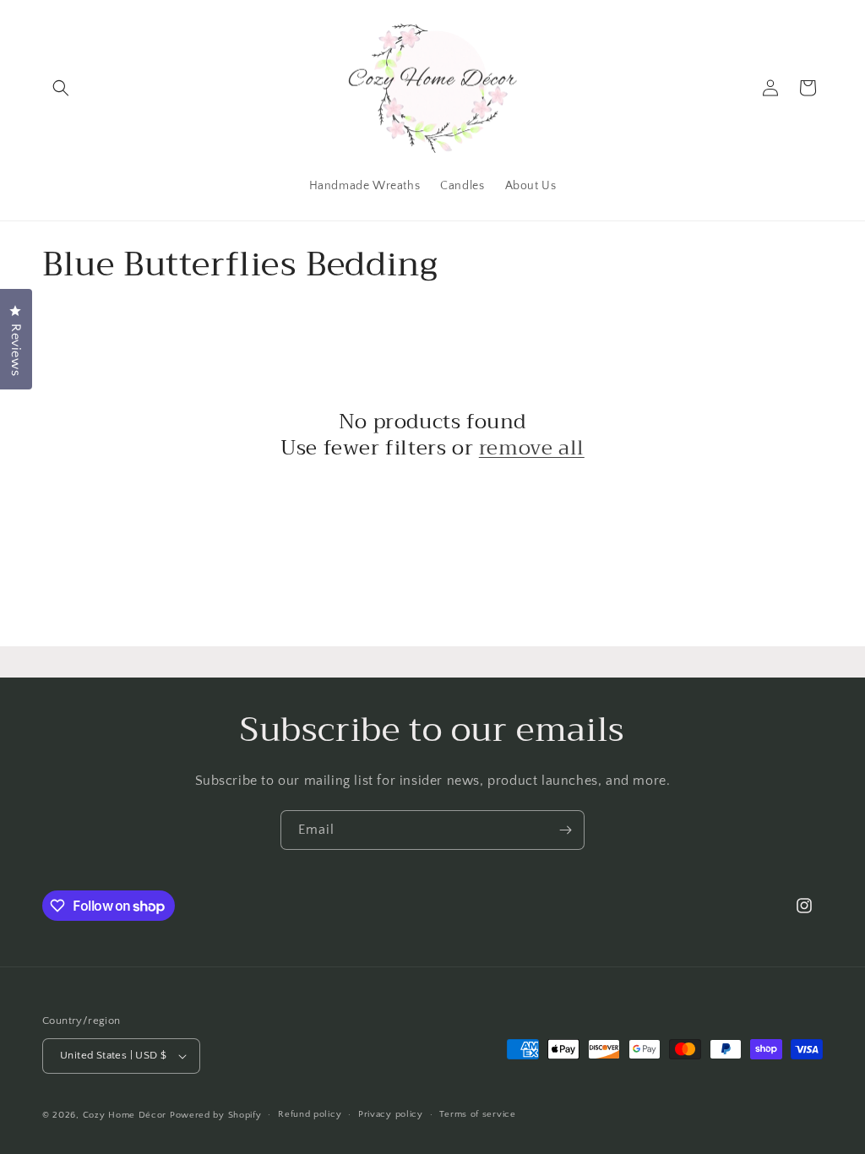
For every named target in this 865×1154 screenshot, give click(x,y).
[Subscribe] (565, 830)
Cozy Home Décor (125, 1115)
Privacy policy (390, 1114)
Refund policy (309, 1114)
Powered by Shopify (216, 1115)
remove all (532, 448)
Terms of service (477, 1114)
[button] (60, 87)
